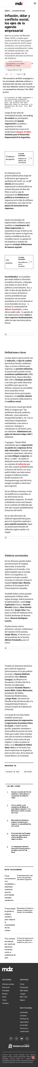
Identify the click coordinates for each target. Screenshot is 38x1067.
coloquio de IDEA (12, 772)
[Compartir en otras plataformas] (11, 74)
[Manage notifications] (33, 1057)
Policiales (5, 991)
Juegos (22, 994)
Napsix (22, 1000)
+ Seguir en (19, 74)
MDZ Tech (24, 997)
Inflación (28, 772)
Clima (22, 984)
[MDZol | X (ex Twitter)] (27, 1038)
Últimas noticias (8, 984)
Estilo (4, 997)
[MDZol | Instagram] (16, 1038)
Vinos (4, 1000)
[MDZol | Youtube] (21, 1038)
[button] (35, 3)
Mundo (4, 994)
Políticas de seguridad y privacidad (24, 1022)
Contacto (23, 1016)
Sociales (5, 1003)
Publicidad (24, 1012)
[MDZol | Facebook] (11, 1038)
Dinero (7, 11)
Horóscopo (24, 987)
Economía (6, 987)
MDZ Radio (24, 991)
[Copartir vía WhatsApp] (7, 74)
